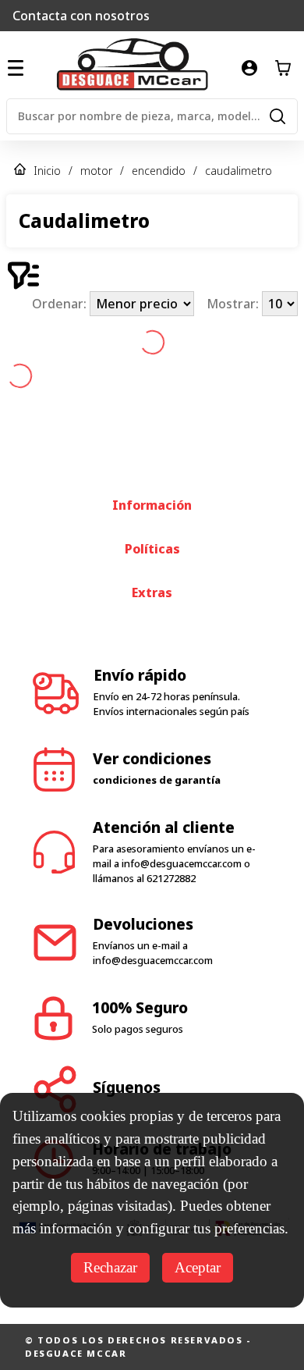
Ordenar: (61, 303)
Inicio (47, 170)
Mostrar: (234, 303)
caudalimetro (238, 170)
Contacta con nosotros (81, 15)
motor (96, 170)
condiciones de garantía (157, 780)
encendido (159, 170)
